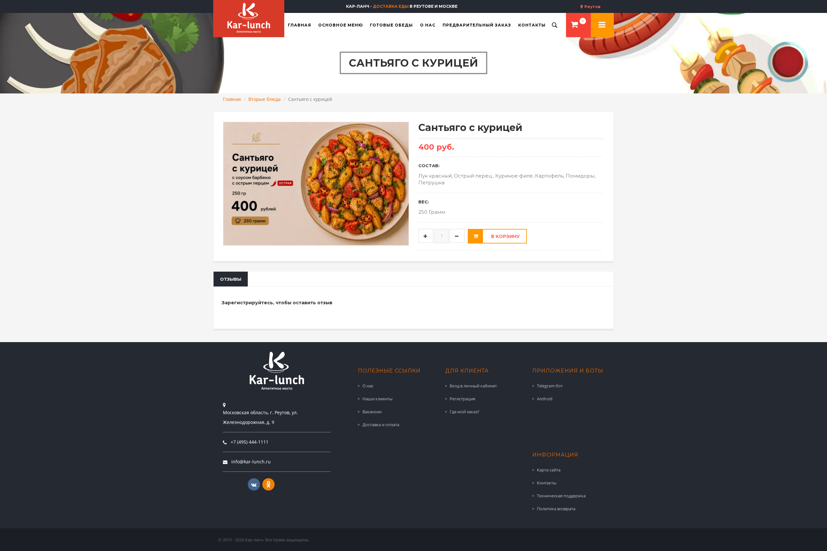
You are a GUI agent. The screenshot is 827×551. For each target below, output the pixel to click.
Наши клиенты (377, 399)
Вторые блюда (264, 99)
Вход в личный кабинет (473, 386)
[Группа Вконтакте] (254, 484)
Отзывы (230, 279)
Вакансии (372, 412)
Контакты (546, 483)
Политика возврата (556, 509)
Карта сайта (548, 470)
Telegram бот (550, 386)
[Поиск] (554, 25)
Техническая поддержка (561, 496)
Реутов (592, 6)
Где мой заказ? (464, 412)
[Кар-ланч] (248, 18)
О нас (367, 386)
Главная (232, 99)
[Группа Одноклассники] (268, 484)
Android (544, 399)
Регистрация (462, 399)
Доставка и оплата (380, 424)
